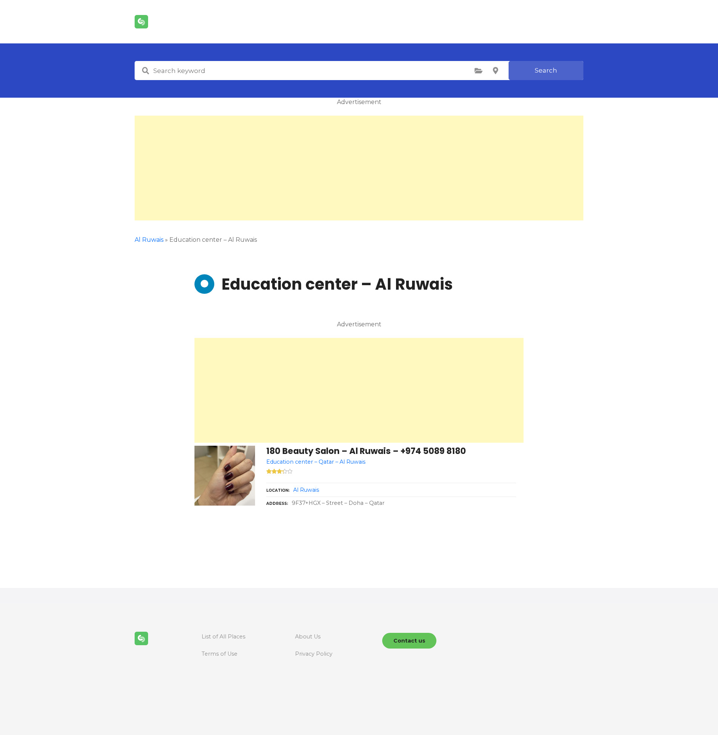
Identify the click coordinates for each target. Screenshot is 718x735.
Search (546, 70)
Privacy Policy (313, 653)
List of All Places (223, 636)
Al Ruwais (149, 239)
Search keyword (145, 70)
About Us (307, 636)
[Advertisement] (359, 168)
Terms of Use (219, 653)
